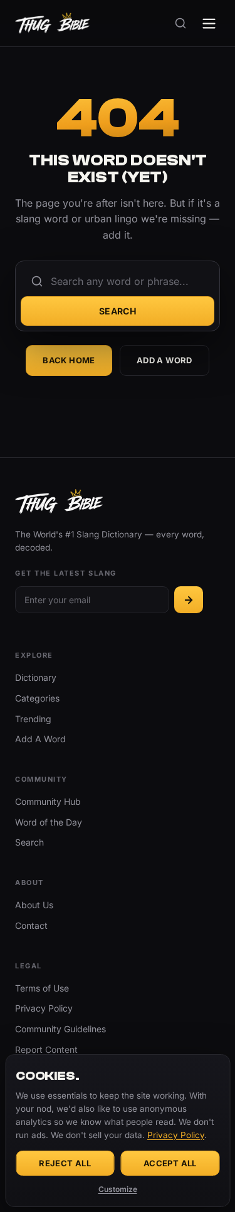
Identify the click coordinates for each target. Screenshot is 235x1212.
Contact (31, 925)
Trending (33, 718)
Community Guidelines (60, 1028)
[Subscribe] (188, 599)
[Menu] (209, 23)
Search (118, 311)
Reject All (65, 1163)
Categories (37, 698)
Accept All (170, 1163)
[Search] (180, 23)
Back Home (69, 360)
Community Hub (48, 801)
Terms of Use (42, 988)
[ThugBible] (52, 23)
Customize (117, 1189)
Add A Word (164, 360)
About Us (34, 904)
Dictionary (35, 677)
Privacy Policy (44, 1008)
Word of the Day (48, 822)
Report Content (46, 1049)
